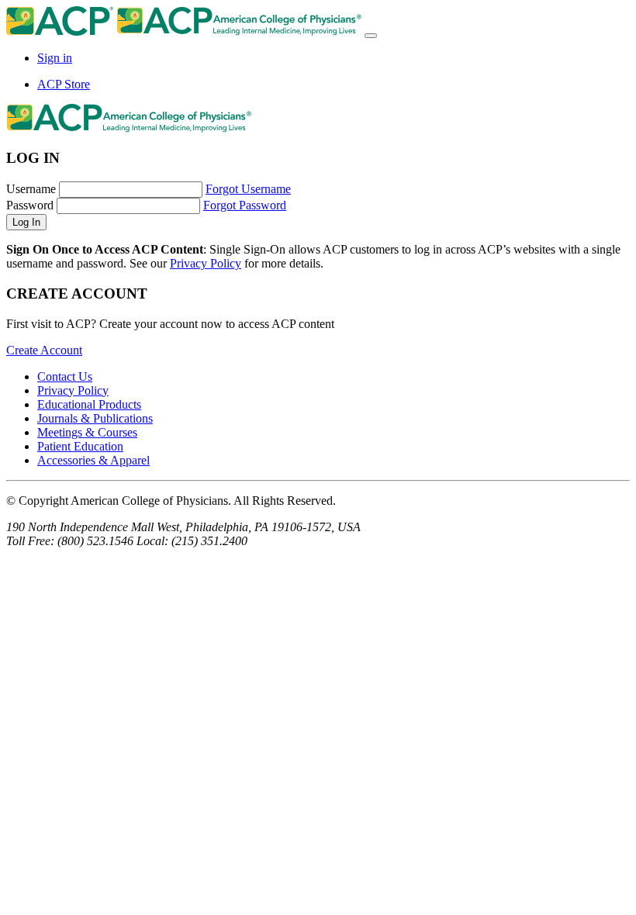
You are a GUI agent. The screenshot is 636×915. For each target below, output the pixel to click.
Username (31, 188)
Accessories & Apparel (93, 460)
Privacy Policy (205, 263)
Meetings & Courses (87, 432)
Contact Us (64, 376)
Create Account (44, 350)
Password (30, 205)
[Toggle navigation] (371, 35)
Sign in (54, 57)
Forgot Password (244, 205)
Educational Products (89, 404)
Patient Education (80, 446)
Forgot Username (248, 188)
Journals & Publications (95, 418)
